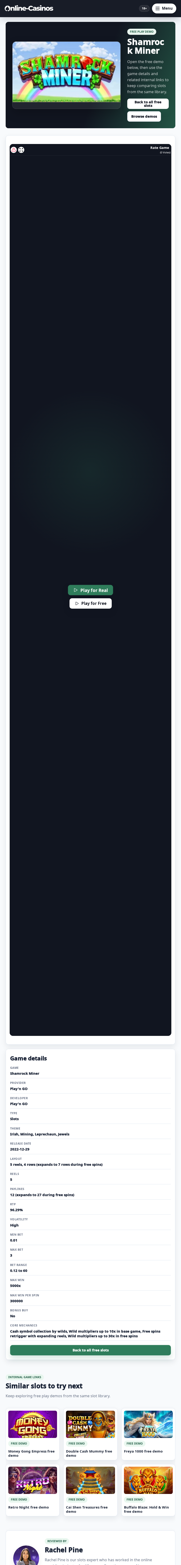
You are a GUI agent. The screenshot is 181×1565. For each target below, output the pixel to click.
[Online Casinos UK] (30, 8)
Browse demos (144, 116)
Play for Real (94, 590)
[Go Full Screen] (21, 150)
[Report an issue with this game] (14, 150)
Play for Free (94, 603)
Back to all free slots (148, 104)
